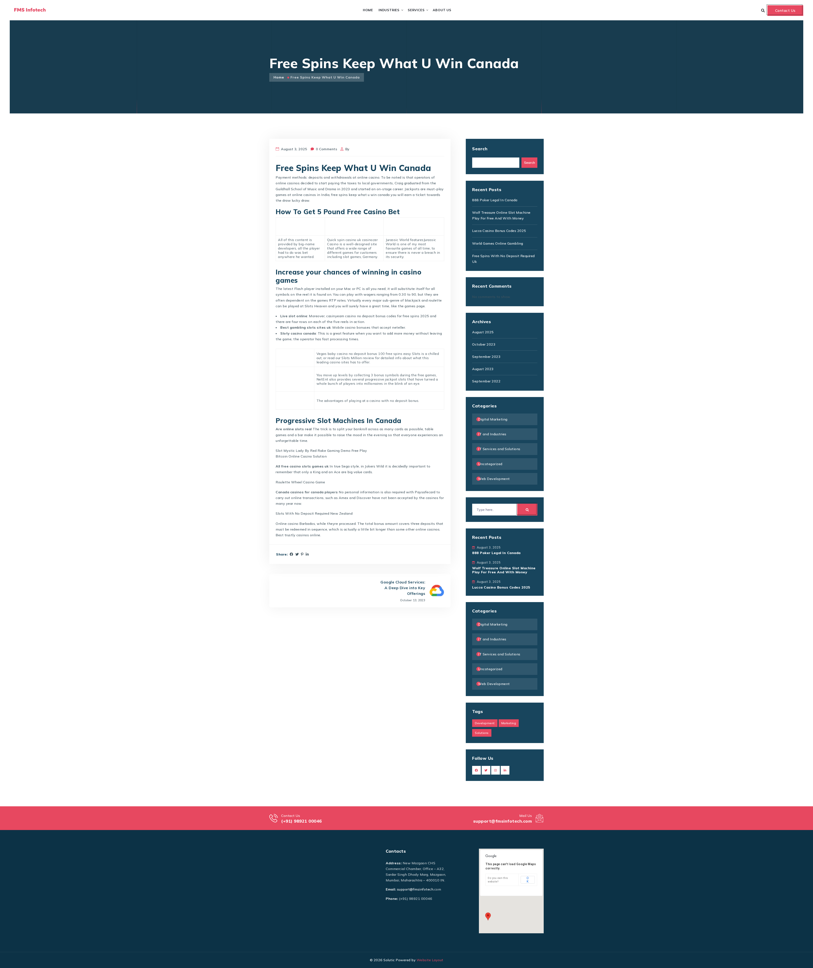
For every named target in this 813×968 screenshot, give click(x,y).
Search (479, 148)
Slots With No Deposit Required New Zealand (314, 513)
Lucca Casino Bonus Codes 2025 (499, 231)
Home (368, 10)
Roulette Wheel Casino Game (300, 482)
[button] (488, 916)
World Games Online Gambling (497, 243)
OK (528, 879)
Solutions (482, 733)
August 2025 (483, 332)
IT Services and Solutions (499, 449)
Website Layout (430, 960)
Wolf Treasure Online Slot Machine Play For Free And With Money (504, 570)
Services (416, 10)
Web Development (494, 479)
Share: (282, 554)
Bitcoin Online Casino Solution (301, 456)
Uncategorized (490, 464)
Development (485, 723)
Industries (389, 10)
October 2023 (483, 344)
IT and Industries (492, 434)
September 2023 (486, 356)
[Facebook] (291, 554)
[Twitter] (297, 554)
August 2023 (483, 369)
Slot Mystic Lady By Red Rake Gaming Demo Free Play (321, 450)
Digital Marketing (492, 419)
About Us (442, 10)
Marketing (508, 723)
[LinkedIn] (307, 554)
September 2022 (486, 381)
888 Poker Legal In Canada (494, 200)
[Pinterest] (302, 554)
